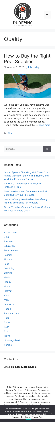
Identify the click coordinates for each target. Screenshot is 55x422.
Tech (6, 327)
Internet (8, 291)
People (7, 309)
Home (7, 286)
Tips (10, 133)
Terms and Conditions (21, 417)
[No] (51, 413)
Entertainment (11, 250)
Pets (6, 318)
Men (6, 300)
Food (6, 264)
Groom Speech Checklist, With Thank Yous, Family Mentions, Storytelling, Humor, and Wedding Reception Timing (27, 175)
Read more (44, 125)
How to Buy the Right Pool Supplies (27, 58)
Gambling (9, 268)
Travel (7, 336)
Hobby (7, 282)
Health (7, 277)
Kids (6, 295)
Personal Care (11, 313)
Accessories (10, 232)
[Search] (47, 149)
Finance (8, 259)
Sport (7, 322)
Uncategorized (12, 340)
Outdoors (9, 304)
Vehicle (8, 345)
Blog (6, 237)
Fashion (8, 255)
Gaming (8, 273)
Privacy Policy (37, 417)
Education (9, 246)
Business (9, 241)
